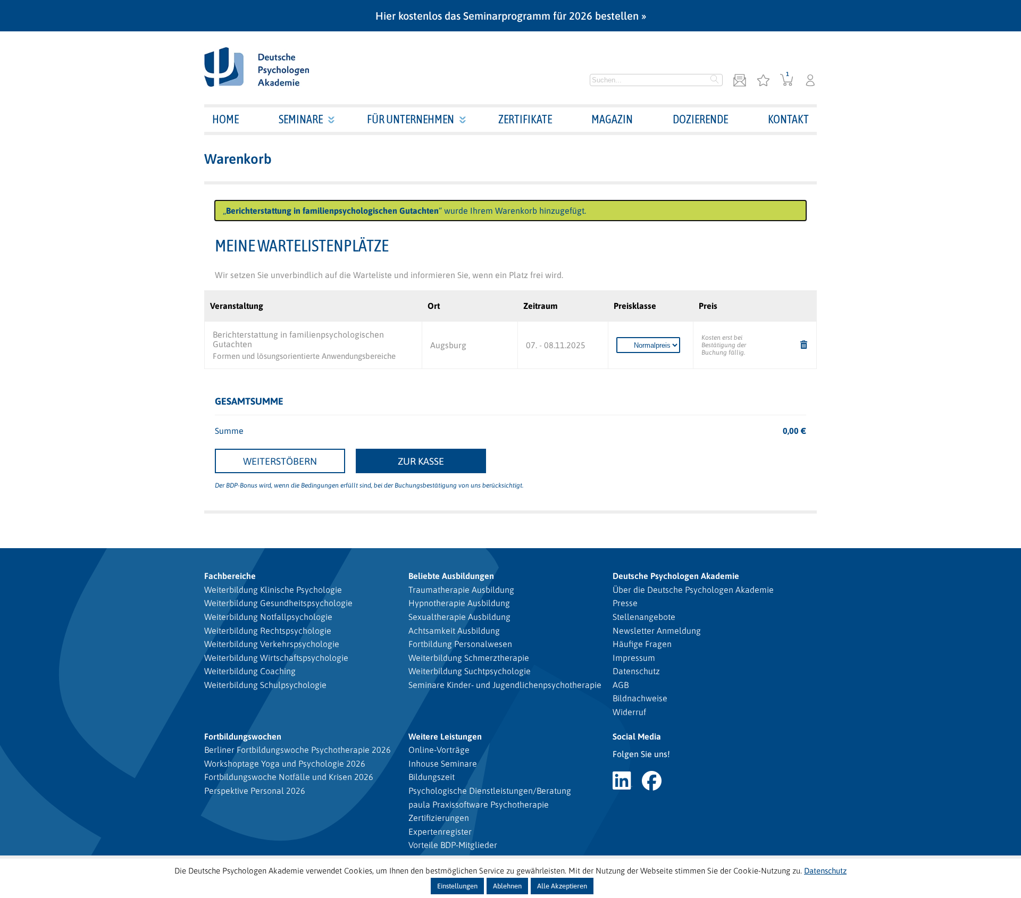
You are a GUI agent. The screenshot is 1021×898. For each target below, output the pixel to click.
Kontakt (788, 119)
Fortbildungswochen (242, 736)
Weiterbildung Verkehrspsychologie (271, 644)
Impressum (634, 657)
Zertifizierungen (438, 818)
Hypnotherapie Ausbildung (459, 603)
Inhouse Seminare (442, 763)
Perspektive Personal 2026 (254, 790)
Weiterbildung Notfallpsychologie (268, 617)
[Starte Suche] (714, 80)
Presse (625, 603)
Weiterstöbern (280, 461)
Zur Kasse (421, 461)
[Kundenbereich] (810, 81)
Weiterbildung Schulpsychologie (265, 685)
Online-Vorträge (439, 749)
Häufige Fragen (642, 644)
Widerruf (629, 712)
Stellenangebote (644, 617)
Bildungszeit (431, 777)
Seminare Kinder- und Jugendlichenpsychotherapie (504, 685)
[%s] (804, 345)
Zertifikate (525, 119)
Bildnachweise (640, 698)
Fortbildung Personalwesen (460, 644)
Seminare (301, 119)
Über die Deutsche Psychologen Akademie (693, 589)
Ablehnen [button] (507, 886)
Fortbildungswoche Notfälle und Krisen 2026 (288, 777)
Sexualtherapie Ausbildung (459, 617)
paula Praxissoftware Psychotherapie (478, 804)
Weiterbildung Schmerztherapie (468, 657)
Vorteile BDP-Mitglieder (452, 845)
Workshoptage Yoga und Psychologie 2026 (284, 763)
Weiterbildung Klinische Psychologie (273, 589)
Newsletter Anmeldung (657, 630)
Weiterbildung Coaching (250, 671)
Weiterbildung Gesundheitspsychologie (278, 603)
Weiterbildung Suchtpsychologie (469, 671)
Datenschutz (636, 671)
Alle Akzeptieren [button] (562, 886)
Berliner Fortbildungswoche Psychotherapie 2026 (297, 749)
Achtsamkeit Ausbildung (454, 630)
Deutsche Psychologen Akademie (676, 576)
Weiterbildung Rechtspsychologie (267, 630)
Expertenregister (440, 831)
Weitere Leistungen (445, 736)
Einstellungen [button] (457, 886)
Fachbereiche (230, 576)
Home (225, 119)
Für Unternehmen (410, 119)
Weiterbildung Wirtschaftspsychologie (276, 657)
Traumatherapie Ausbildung (461, 589)
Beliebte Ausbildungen (451, 576)
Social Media (637, 736)
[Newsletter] (739, 81)
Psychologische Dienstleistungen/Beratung (489, 790)
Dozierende (700, 119)
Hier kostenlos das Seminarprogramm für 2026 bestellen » (510, 16)
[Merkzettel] (763, 81)
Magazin (612, 119)
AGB (621, 685)
